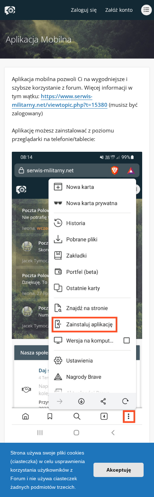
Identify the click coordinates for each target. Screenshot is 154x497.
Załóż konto (119, 9)
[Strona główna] (9, 10)
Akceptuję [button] (118, 470)
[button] (78, 488)
